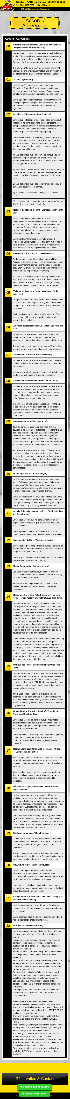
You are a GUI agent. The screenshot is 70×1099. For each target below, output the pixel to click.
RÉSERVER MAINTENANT (34, 1094)
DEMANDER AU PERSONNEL (34, 1087)
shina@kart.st (43, 5)
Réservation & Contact (35, 1078)
